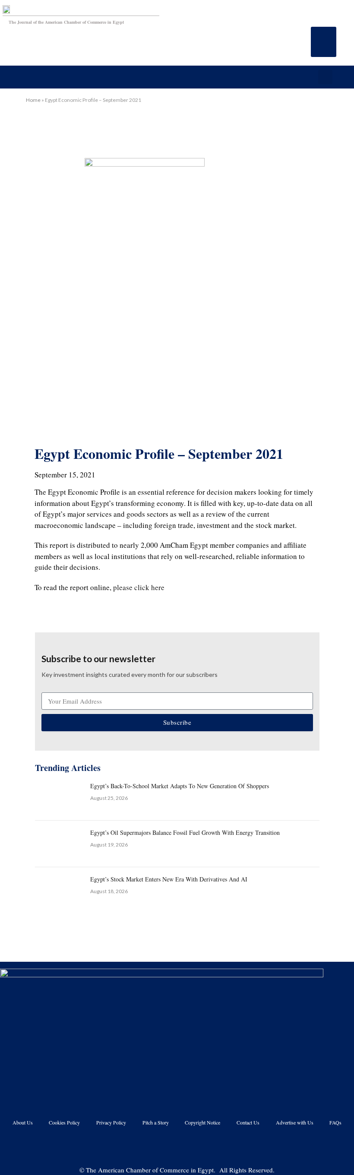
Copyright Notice (202, 1122)
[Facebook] (144, 1146)
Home (33, 100)
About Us (23, 1122)
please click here (138, 587)
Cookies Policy (64, 1122)
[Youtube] (166, 1146)
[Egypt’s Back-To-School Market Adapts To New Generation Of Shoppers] (58, 797)
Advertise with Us (294, 1122)
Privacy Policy (111, 1122)
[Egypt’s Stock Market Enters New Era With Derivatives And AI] (58, 890)
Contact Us (248, 1122)
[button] (323, 42)
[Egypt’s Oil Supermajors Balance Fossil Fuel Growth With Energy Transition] (58, 844)
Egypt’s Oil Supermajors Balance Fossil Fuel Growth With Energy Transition (185, 832)
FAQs (335, 1122)
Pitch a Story (155, 1122)
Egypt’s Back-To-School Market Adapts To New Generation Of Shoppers (179, 786)
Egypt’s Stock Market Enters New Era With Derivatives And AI (168, 879)
